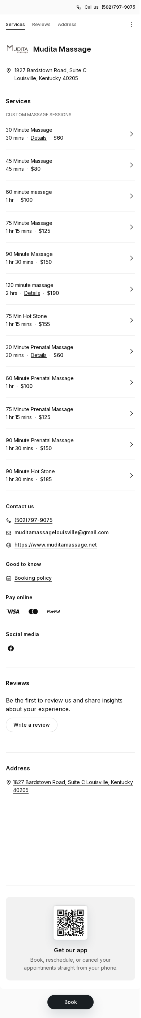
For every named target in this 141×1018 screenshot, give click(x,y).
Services (15, 24)
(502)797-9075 (118, 7)
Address (67, 24)
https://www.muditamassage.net (55, 544)
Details (39, 138)
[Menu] (131, 24)
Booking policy (33, 578)
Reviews (41, 24)
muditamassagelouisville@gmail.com (61, 532)
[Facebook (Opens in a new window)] (11, 648)
